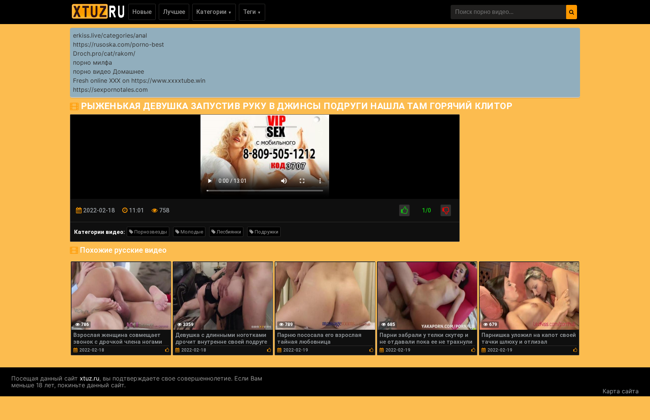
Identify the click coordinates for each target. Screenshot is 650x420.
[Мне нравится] (404, 210)
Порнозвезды (150, 232)
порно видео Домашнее (108, 71)
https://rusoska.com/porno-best (118, 44)
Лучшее (174, 11)
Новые (142, 11)
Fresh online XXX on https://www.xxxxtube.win (139, 80)
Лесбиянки (228, 232)
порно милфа (92, 62)
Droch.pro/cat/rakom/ (104, 53)
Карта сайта (621, 391)
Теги (252, 11)
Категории (214, 11)
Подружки (266, 232)
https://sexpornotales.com (110, 89)
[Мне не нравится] (445, 210)
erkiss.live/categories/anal (110, 35)
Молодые (191, 232)
